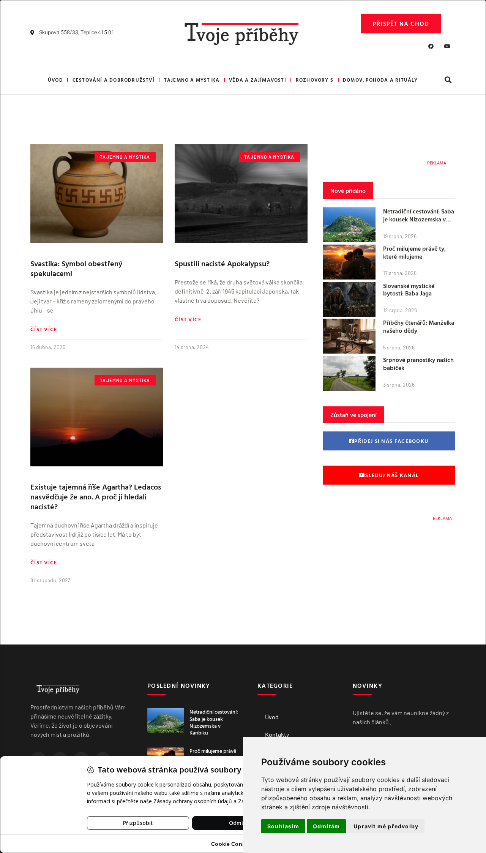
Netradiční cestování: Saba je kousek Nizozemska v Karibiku (418, 219)
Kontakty (277, 734)
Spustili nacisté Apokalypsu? (222, 263)
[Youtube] (447, 46)
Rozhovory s (314, 80)
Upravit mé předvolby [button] (385, 826)
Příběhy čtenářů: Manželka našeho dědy (418, 326)
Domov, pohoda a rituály (380, 80)
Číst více (43, 329)
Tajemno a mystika (191, 80)
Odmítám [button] (326, 826)
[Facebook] (431, 46)
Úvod (55, 80)
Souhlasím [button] (283, 826)
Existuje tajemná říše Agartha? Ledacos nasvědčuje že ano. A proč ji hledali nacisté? (95, 496)
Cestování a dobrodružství (114, 80)
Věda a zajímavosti (257, 80)
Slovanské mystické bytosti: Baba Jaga (408, 289)
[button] (448, 80)
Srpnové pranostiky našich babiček (418, 363)
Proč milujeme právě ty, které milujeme (414, 252)
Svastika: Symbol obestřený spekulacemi (76, 268)
